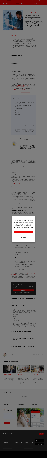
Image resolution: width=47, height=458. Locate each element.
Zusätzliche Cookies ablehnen (23, 234)
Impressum (26, 240)
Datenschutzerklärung (21, 240)
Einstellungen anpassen (23, 237)
